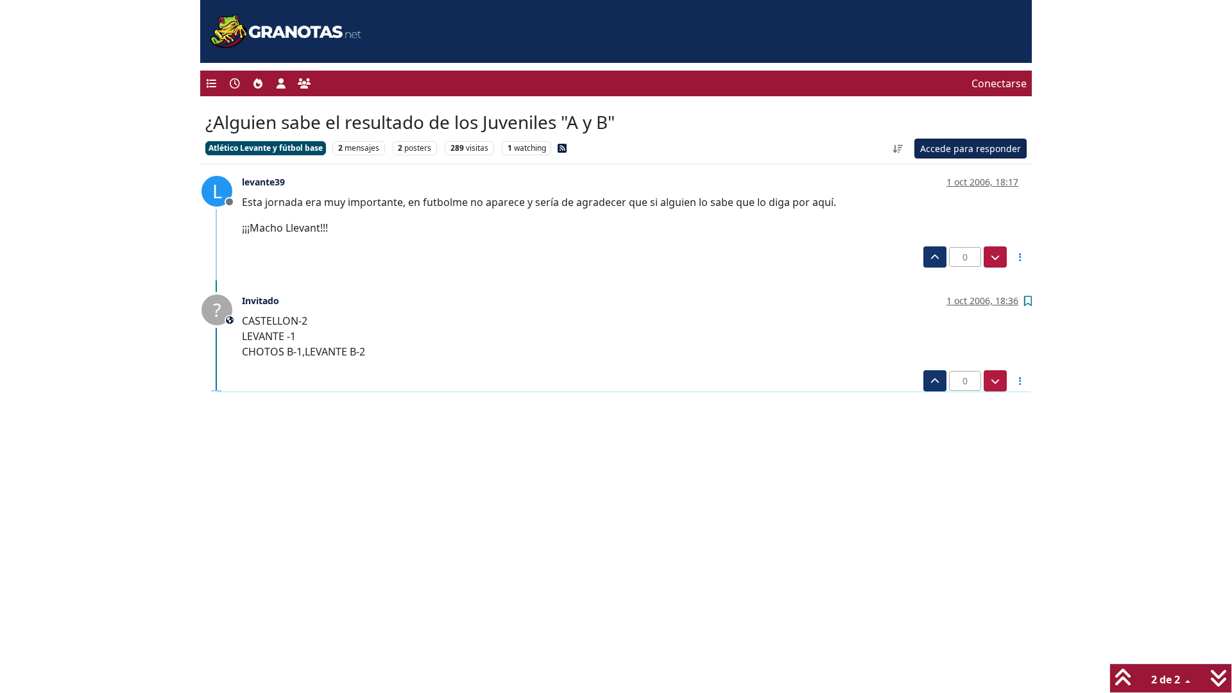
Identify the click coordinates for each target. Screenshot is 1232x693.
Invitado (260, 301)
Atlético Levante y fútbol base (266, 147)
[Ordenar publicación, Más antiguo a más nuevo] (898, 148)
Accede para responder (970, 148)
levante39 (263, 182)
